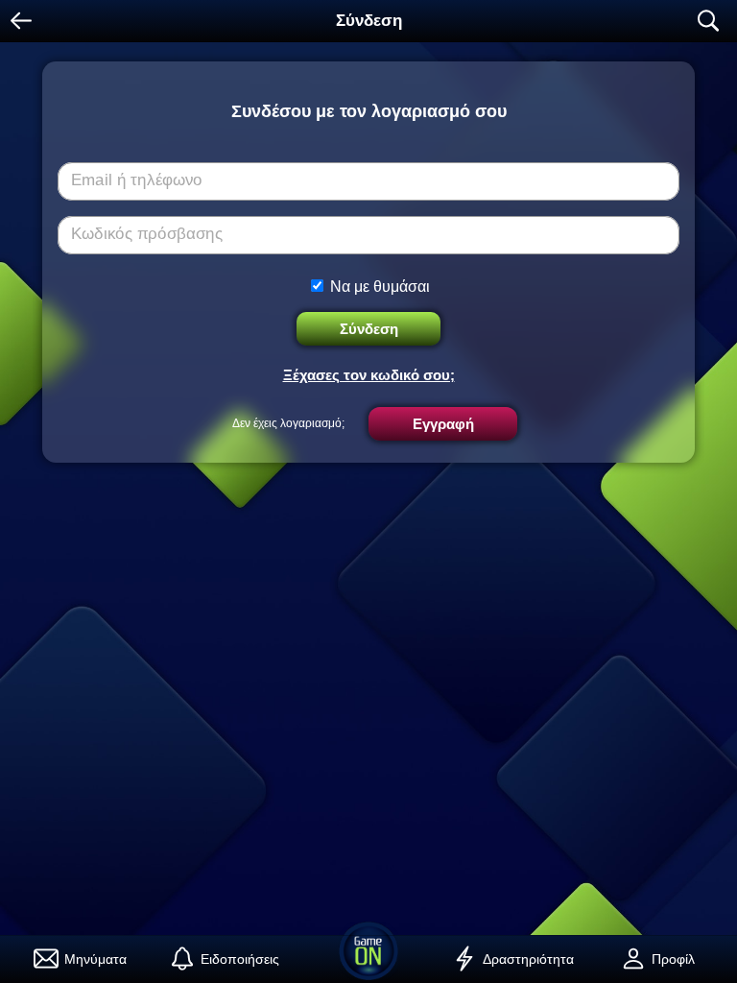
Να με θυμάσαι (380, 286)
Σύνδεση (369, 329)
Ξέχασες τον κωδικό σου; (369, 375)
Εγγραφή (443, 424)
